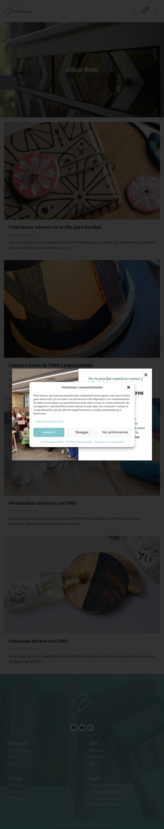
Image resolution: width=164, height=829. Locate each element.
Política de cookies (52, 441)
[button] (129, 387)
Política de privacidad (79, 441)
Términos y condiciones (109, 441)
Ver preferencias (115, 432)
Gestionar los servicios (49, 421)
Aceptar (49, 432)
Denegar (82, 432)
